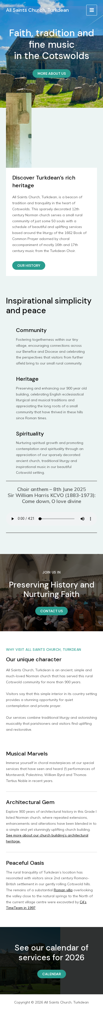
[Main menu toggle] (91, 10)
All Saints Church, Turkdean (37, 10)
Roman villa (63, 890)
